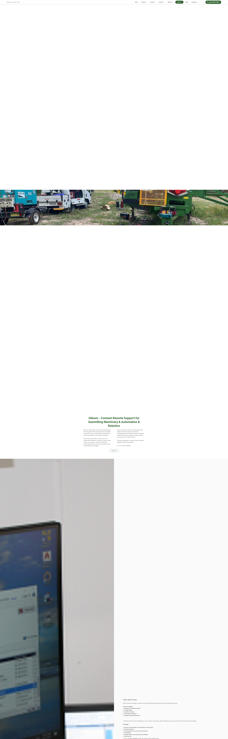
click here (119, 445)
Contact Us (114, 450)
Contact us (125, 738)
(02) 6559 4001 (214, 2)
